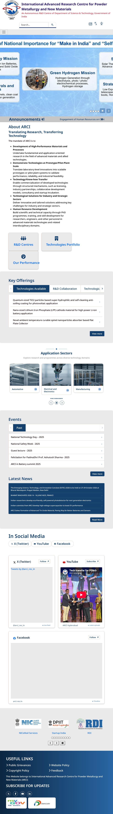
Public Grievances (20, 765)
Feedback (57, 770)
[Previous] (51, 403)
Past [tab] (19, 427)
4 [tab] (98, 111)
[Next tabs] (102, 288)
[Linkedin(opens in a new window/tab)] (29, 793)
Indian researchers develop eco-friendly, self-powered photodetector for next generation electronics (56, 500)
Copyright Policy (19, 770)
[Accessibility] (102, 23)
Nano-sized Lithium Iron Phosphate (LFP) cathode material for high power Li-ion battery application (56, 312)
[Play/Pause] (102, 110)
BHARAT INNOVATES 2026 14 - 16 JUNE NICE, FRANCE (56, 495)
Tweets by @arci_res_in (23, 569)
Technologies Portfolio (63, 244)
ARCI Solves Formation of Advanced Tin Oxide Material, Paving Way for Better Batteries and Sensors (56, 510)
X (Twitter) (21, 544)
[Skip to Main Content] (90, 24)
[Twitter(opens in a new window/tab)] (8, 793)
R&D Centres (23, 244)
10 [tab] (69, 737)
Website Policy (60, 765)
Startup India (28, 732)
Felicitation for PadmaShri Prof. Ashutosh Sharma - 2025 (56, 457)
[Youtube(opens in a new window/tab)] (22, 793)
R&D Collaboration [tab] (65, 288)
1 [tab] (52, 737)
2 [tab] (93, 111)
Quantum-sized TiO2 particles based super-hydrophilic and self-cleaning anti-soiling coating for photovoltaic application (56, 302)
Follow (43, 561)
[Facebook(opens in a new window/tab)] (15, 793)
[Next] (108, 111)
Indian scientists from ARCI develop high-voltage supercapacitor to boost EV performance (56, 505)
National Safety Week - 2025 (56, 443)
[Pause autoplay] (56, 402)
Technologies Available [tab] (31, 288)
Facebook (64, 544)
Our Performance (26, 263)
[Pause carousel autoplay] (62, 743)
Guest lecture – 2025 (56, 450)
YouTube (43, 544)
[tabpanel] (56, 75)
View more (97, 333)
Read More (97, 519)
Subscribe (91, 561)
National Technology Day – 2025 (56, 437)
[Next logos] (56, 743)
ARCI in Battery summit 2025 (56, 464)
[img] (23, 238)
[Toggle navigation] (4, 32)
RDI (59, 732)
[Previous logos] (50, 743)
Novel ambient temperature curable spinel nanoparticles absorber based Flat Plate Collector (56, 322)
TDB (89, 732)
